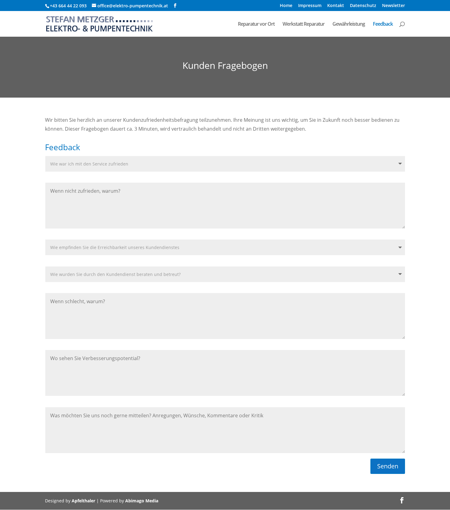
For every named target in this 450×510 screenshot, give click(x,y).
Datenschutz (363, 5)
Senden (387, 466)
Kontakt (335, 5)
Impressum (309, 5)
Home (286, 5)
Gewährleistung (348, 24)
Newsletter (393, 5)
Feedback (383, 24)
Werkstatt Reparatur (303, 24)
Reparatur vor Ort (256, 24)
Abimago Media (141, 501)
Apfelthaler (83, 501)
